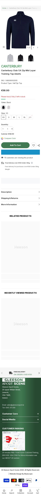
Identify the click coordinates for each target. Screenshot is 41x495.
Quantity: (4, 124)
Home (4, 8)
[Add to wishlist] (33, 145)
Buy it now (20, 152)
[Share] (38, 145)
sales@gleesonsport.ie (15, 405)
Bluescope (28, 474)
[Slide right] (39, 373)
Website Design (16, 474)
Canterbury (11, 66)
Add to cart (15, 145)
